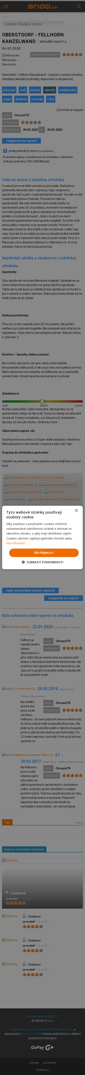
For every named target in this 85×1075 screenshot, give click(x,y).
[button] (42, 562)
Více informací (15, 543)
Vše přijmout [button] (44, 553)
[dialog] (42, 537)
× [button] (76, 510)
